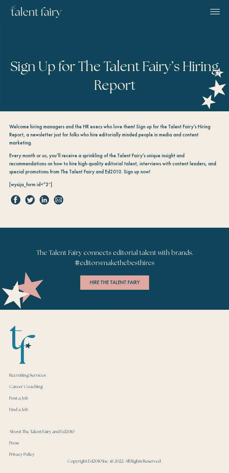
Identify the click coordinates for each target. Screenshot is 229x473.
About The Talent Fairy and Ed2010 (41, 432)
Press (14, 443)
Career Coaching (26, 387)
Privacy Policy (22, 454)
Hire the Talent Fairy (115, 282)
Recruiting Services (27, 375)
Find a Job (18, 410)
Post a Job (18, 398)
